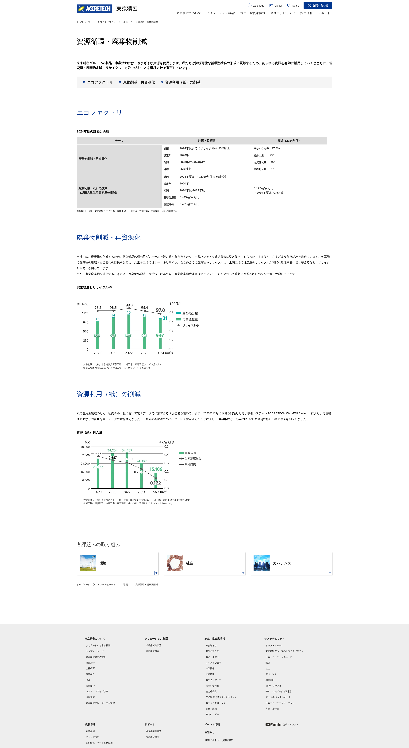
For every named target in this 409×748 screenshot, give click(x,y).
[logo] (107, 8)
